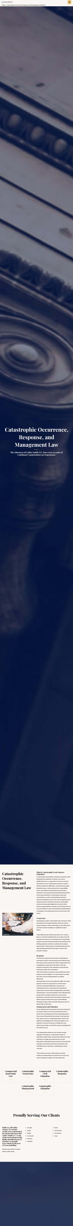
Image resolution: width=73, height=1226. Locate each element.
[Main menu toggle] (69, 2)
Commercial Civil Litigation (45, 1073)
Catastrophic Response (62, 1072)
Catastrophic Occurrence (28, 1072)
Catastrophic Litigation (45, 1087)
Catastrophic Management (28, 1087)
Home (3, 5)
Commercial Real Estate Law (11, 1073)
